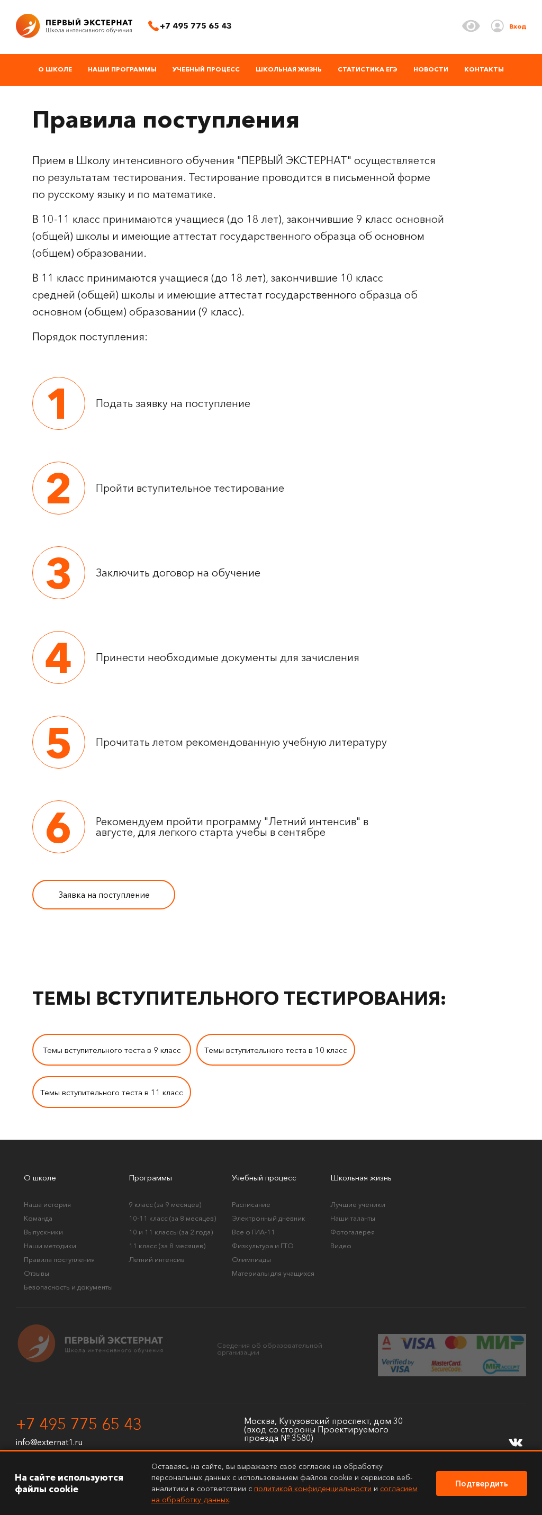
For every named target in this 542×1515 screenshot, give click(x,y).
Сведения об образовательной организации (269, 1348)
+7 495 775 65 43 (79, 1424)
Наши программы (122, 69)
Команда (38, 1218)
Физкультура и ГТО (263, 1245)
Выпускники (43, 1232)
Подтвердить (481, 1483)
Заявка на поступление (104, 894)
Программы (150, 1178)
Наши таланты (352, 1218)
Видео (340, 1245)
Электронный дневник (268, 1218)
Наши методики (50, 1245)
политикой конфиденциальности (313, 1488)
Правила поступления (59, 1259)
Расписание (251, 1204)
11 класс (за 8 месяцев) (167, 1245)
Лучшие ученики (357, 1204)
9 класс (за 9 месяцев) (165, 1204)
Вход (517, 26)
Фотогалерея (352, 1232)
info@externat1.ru (49, 1442)
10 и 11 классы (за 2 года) (171, 1232)
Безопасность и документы (68, 1287)
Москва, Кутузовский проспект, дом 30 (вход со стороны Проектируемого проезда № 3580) (323, 1429)
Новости (430, 69)
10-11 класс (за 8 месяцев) (172, 1218)
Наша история (47, 1204)
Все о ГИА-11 (253, 1232)
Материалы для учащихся (273, 1273)
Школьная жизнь (289, 69)
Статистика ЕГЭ (368, 69)
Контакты (484, 69)
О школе (55, 69)
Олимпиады (251, 1259)
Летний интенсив (157, 1259)
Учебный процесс (206, 69)
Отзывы (36, 1273)
